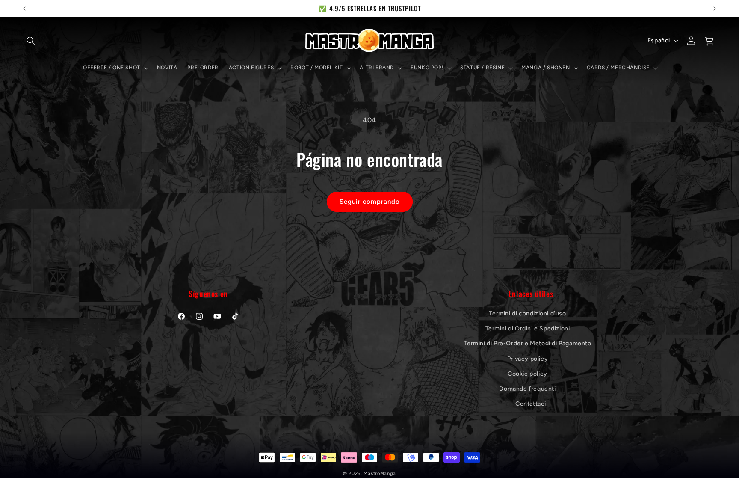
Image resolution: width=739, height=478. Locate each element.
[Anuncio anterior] (24, 8)
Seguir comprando (370, 201)
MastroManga (380, 473)
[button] (30, 40)
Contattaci (530, 403)
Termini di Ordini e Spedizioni (527, 328)
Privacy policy (527, 358)
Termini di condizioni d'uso (527, 313)
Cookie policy (527, 373)
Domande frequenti (527, 388)
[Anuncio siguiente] (714, 8)
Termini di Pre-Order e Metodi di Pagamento (527, 343)
